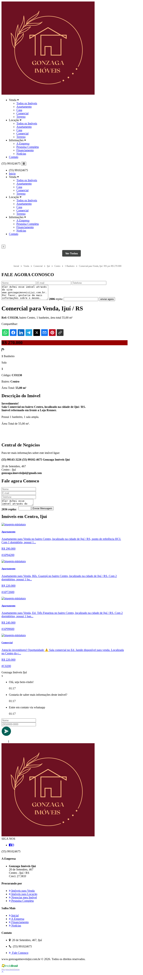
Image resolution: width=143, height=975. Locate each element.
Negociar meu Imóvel (24, 897)
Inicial (15, 915)
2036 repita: (9, 509)
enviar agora (107, 299)
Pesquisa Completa (27, 146)
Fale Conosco (19, 952)
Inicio (12, 173)
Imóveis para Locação (24, 894)
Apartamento (24, 106)
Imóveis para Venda (23, 890)
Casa (19, 110)
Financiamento (25, 150)
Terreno (21, 116)
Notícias (21, 153)
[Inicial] (48, 93)
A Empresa (22, 143)
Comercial (22, 113)
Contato (13, 157)
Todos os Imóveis (26, 103)
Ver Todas (71, 253)
